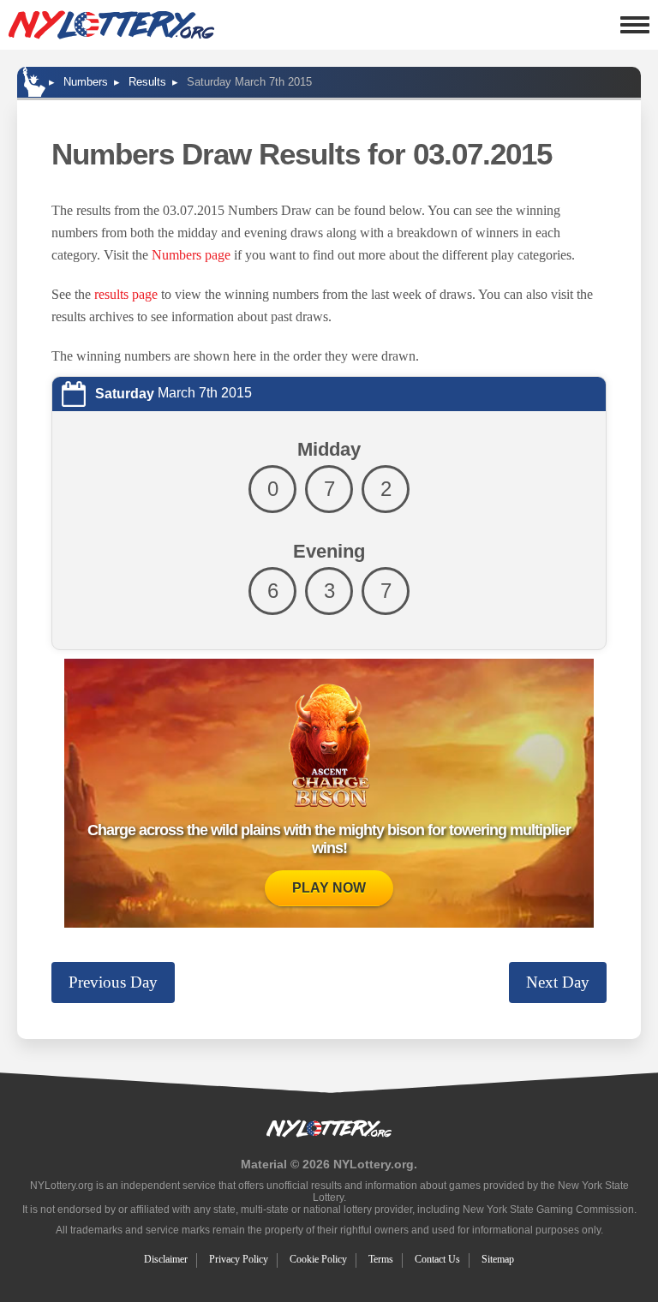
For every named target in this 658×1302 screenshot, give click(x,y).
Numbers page (191, 255)
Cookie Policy (318, 1259)
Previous (113, 982)
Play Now (329, 888)
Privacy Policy (238, 1259)
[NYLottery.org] (111, 25)
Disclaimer (166, 1259)
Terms (380, 1259)
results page (126, 294)
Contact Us (437, 1259)
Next (557, 982)
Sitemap (498, 1259)
